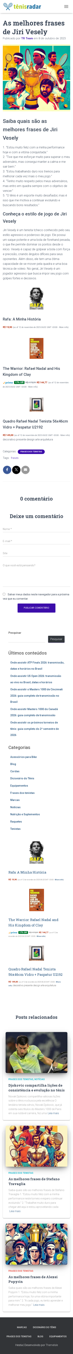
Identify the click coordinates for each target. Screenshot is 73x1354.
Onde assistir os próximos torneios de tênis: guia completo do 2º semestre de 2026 (34, 728)
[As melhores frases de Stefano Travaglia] (36, 1146)
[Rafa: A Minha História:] (36, 298)
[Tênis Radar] (24, 6)
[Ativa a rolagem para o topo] (65, 1346)
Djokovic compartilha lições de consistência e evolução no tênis (36, 1087)
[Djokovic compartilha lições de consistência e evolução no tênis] (36, 1052)
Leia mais (53, 1113)
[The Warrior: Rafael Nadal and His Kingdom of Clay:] (36, 348)
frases (15, 457)
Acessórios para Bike (23, 756)
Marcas (15, 800)
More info (63, 327)
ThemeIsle (52, 1345)
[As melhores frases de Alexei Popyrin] (36, 1243)
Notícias (15, 807)
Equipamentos (19, 785)
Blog (13, 764)
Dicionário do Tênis (22, 778)
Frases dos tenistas (31, 452)
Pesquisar (14, 632)
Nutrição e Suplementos (25, 814)
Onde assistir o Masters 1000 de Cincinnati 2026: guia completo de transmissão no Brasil (36, 695)
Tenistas (15, 828)
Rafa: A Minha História (22, 319)
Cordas (14, 771)
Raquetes (16, 821)
